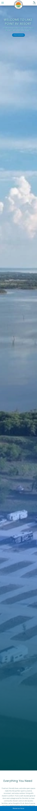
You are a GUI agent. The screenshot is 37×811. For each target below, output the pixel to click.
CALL (34, 4)
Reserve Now (18, 808)
